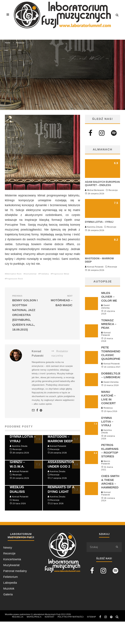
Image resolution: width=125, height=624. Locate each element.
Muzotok (8, 588)
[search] (117, 547)
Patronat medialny (15, 571)
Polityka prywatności (71, 617)
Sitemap (91, 617)
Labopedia (10, 582)
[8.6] (91, 463)
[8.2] (102, 253)
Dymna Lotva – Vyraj (99, 221)
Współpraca (34, 617)
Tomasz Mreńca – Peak (108, 324)
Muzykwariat (11, 565)
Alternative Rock (14, 274)
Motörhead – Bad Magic (61, 301)
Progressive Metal (60, 274)
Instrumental (30, 274)
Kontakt (49, 617)
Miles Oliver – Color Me (109, 296)
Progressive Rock (14, 279)
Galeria (8, 594)
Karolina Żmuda (95, 227)
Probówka (44, 274)
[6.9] (102, 177)
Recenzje (55, 81)
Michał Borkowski (95, 190)
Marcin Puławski (105, 462)
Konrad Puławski (37, 81)
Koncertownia (12, 559)
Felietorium (10, 576)
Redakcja (108, 408)
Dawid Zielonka (105, 306)
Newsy (7, 547)
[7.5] (102, 217)
